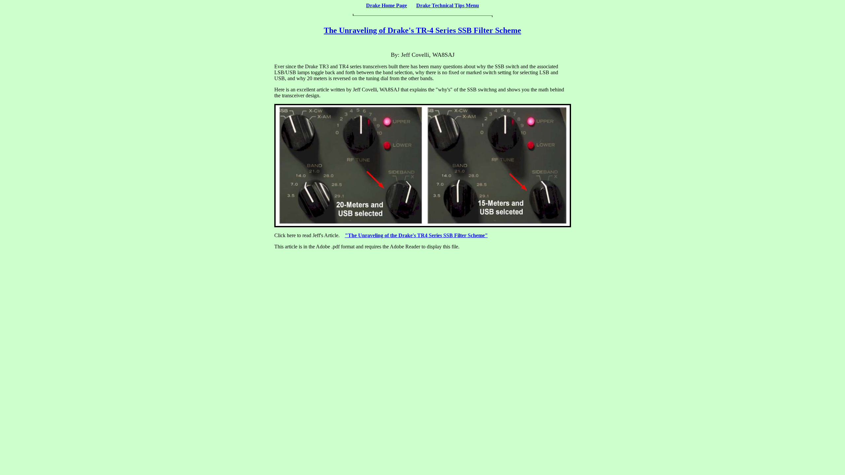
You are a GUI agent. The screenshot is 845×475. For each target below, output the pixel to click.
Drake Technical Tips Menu (447, 5)
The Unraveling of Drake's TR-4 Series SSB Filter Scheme (422, 30)
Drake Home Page (386, 5)
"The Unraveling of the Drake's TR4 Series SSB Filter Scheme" (416, 235)
